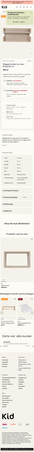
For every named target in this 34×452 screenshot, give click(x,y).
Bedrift (4, 407)
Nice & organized (10, 61)
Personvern (5, 402)
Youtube (4, 366)
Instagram (5, 362)
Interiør (20, 384)
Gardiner (21, 380)
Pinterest (5, 364)
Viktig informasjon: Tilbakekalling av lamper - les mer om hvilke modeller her (17, 2)
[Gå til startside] (4, 7)
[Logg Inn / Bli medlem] (20, 7)
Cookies (4, 404)
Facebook (5, 360)
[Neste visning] (31, 35)
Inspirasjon (21, 386)
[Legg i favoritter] (31, 53)
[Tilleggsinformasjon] (24, 325)
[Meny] (31, 7)
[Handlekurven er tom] (27, 7)
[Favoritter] (24, 7)
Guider (20, 388)
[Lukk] (31, 13)
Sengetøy (21, 382)
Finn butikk (5, 398)
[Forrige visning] (3, 35)
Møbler (4, 11)
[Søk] (17, 7)
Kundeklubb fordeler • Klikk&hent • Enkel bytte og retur (17, 449)
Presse (4, 386)
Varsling (4, 388)
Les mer (22, 76)
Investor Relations (7, 384)
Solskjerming (22, 377)
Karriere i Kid (6, 382)
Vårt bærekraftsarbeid (8, 377)
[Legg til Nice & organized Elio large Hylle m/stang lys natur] (15, 318)
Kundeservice (6, 396)
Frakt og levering (7, 400)
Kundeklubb (6, 380)
